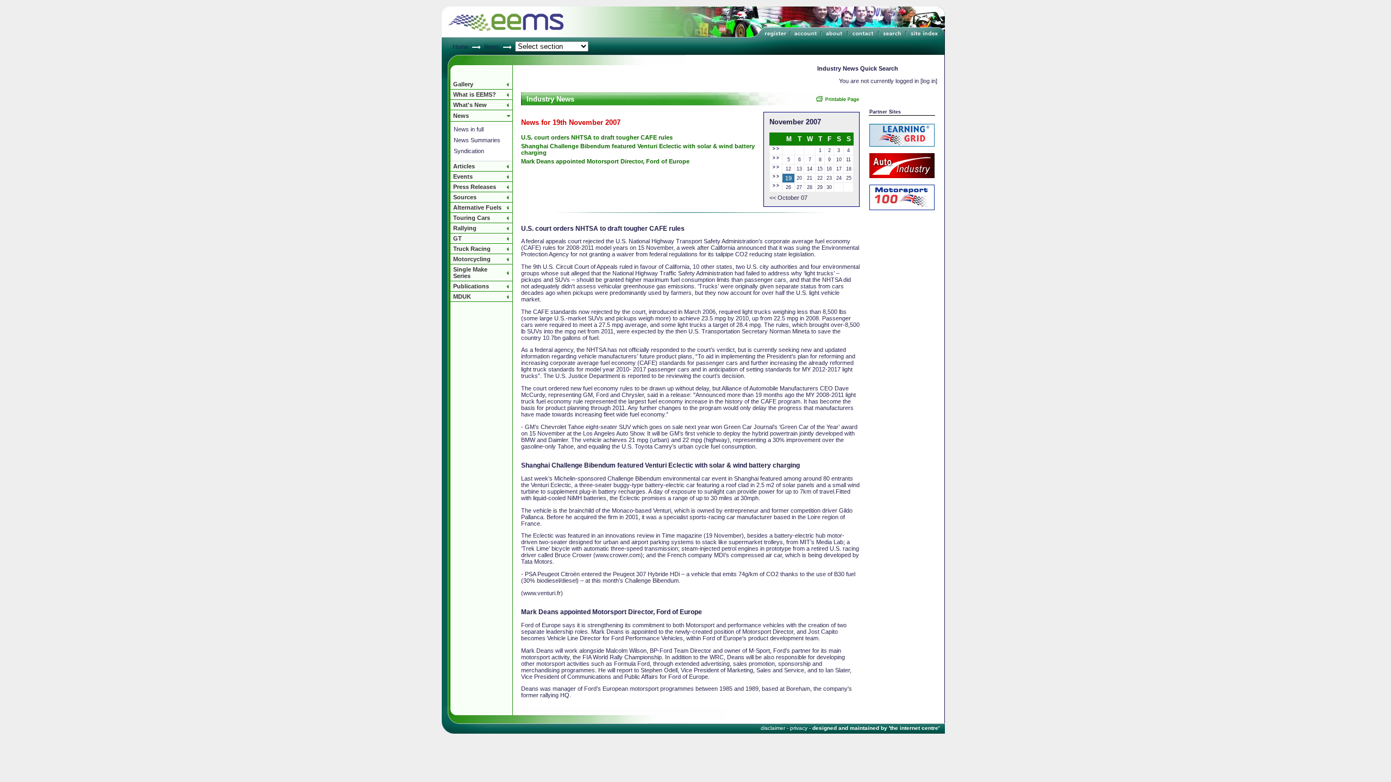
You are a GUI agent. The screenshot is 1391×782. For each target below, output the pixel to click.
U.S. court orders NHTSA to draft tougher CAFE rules (597, 137)
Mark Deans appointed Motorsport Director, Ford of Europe (605, 161)
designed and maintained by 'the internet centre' (875, 728)
